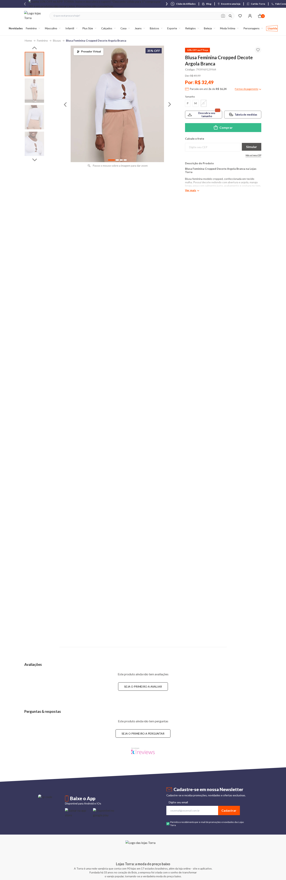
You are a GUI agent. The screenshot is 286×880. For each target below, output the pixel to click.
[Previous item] (25, 4)
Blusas (57, 40)
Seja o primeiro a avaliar (143, 686)
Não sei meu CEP (253, 155)
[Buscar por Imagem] (223, 16)
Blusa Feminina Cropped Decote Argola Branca (96, 40)
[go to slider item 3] (34, 144)
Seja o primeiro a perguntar (143, 733)
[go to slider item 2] (34, 117)
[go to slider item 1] (34, 90)
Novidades (16, 28)
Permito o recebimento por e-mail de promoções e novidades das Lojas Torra (207, 824)
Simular (251, 147)
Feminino (42, 40)
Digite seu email (178, 802)
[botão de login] (250, 16)
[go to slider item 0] (34, 64)
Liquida (272, 28)
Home (28, 40)
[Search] (230, 16)
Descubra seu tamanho (206, 114)
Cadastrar (228, 810)
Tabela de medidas (246, 114)
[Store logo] (35, 16)
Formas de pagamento (246, 88)
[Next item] (167, 4)
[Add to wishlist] (258, 50)
